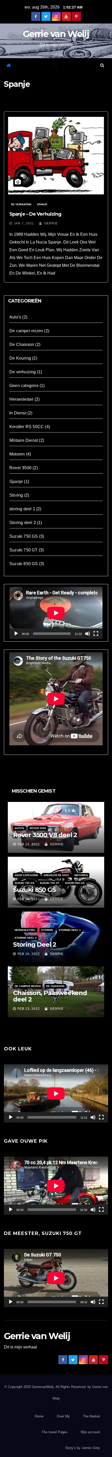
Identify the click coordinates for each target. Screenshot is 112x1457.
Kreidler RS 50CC (26, 426)
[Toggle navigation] (55, 65)
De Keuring (20, 358)
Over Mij (63, 1416)
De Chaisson (21, 344)
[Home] (8, 65)
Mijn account (90, 1432)
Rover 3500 (20, 468)
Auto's (15, 317)
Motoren (17, 454)
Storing (16, 495)
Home (39, 1416)
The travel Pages (54, 1432)
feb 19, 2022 (28, 844)
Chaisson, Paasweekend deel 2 (50, 996)
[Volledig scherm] (95, 633)
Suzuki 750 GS (23, 536)
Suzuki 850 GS (23, 563)
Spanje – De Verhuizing (35, 214)
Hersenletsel (21, 399)
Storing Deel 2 (34, 944)
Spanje (42, 204)
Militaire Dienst (23, 440)
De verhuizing (21, 204)
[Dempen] (87, 633)
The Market (91, 1416)
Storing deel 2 (22, 522)
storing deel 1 (22, 509)
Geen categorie (24, 385)
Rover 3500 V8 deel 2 (45, 835)
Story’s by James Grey (82, 1448)
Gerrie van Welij (56, 33)
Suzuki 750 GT (23, 550)
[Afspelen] (16, 633)
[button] (102, 65)
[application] (56, 613)
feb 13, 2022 (28, 1009)
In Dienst (17, 413)
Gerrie (50, 223)
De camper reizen (26, 331)
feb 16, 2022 (28, 899)
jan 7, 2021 (24, 223)
